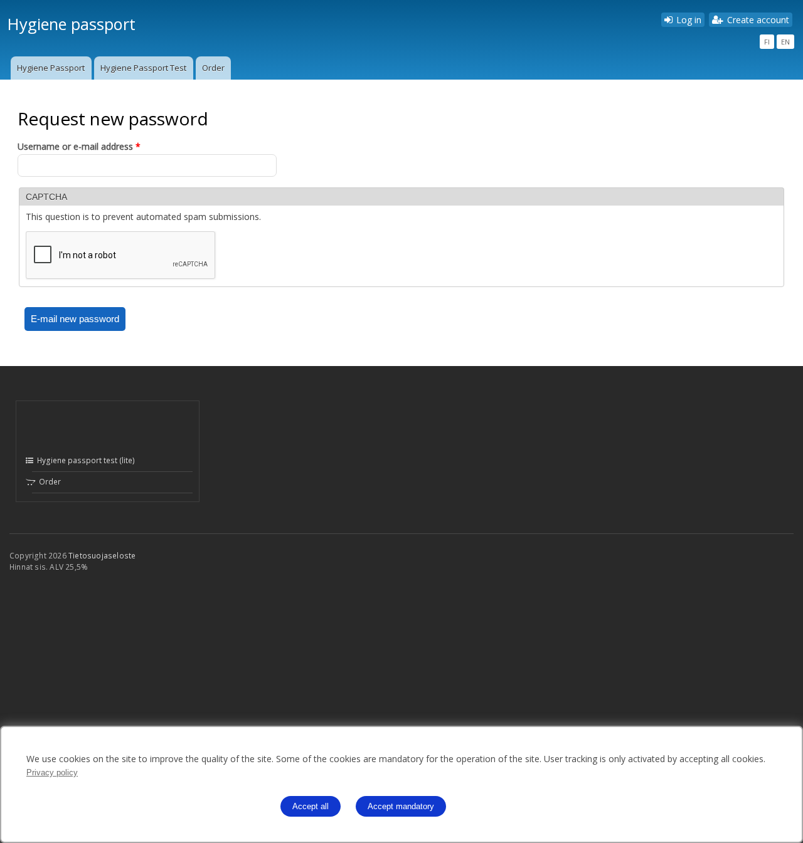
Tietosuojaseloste (102, 555)
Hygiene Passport (51, 67)
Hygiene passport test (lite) (85, 460)
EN (785, 41)
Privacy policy (52, 772)
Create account (758, 20)
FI (767, 41)
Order (213, 67)
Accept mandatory (401, 806)
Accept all (310, 806)
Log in (688, 20)
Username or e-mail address (79, 146)
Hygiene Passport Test (143, 67)
